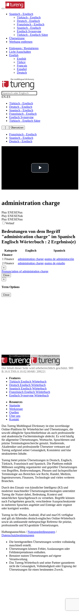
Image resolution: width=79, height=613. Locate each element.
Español (22, 69)
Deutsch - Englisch (28, 21)
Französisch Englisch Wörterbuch (29, 392)
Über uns (14, 415)
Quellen (14, 412)
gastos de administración (59, 259)
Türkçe (21, 62)
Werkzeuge (16, 409)
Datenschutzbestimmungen (18, 535)
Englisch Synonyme (29, 31)
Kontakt (14, 419)
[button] (21, 14)
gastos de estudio (54, 263)
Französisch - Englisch (30, 24)
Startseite (14, 405)
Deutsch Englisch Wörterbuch (27, 385)
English (21, 58)
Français (22, 65)
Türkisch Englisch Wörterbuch (27, 381)
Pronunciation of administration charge (25, 271)
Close (6, 275)
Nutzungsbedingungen (41, 531)
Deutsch (22, 72)
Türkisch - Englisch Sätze (32, 34)
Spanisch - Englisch (29, 27)
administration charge (31, 259)
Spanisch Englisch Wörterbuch (28, 388)
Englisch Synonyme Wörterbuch (29, 395)
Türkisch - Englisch (29, 17)
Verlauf (9, 223)
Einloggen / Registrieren (24, 48)
